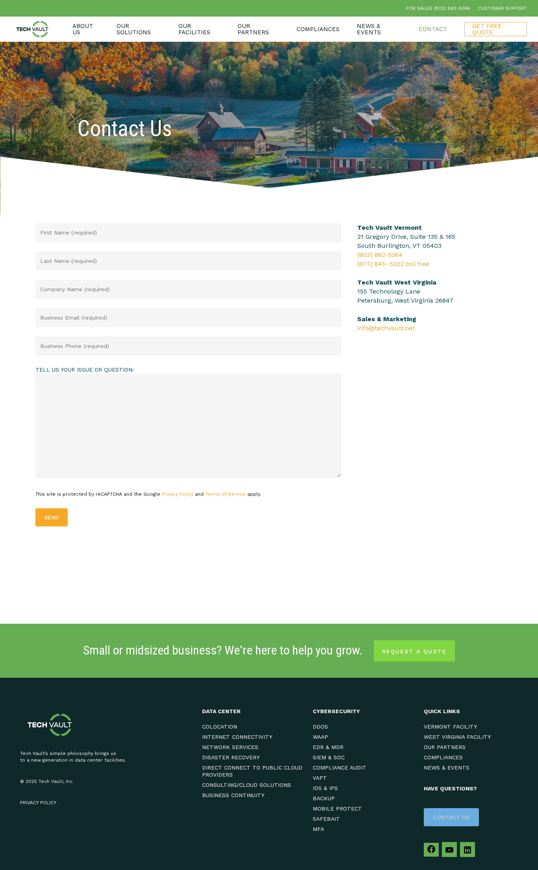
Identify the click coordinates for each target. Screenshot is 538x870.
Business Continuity (233, 795)
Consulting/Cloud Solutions (246, 785)
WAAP (320, 737)
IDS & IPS (325, 788)
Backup (324, 798)
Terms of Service (225, 494)
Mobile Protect (337, 808)
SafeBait (326, 819)
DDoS (320, 726)
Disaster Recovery (231, 757)
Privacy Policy (177, 494)
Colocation (219, 726)
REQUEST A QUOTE (414, 651)
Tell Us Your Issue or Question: (84, 369)
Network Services (230, 747)
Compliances (443, 757)
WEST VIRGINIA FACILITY (457, 737)
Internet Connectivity (237, 737)
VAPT (320, 778)
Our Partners (445, 747)
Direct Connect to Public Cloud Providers (252, 771)
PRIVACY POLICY (38, 802)
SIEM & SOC (329, 757)
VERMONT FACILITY (450, 726)
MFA (318, 829)
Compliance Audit (339, 767)
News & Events (446, 767)
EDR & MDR (328, 747)
